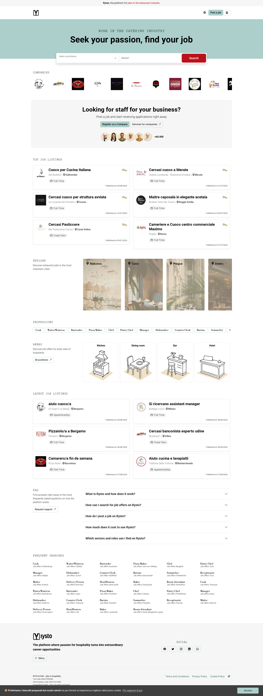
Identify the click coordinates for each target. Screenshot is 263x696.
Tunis (135, 263)
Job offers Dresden (108, 601)
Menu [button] (42, 658)
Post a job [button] (215, 12)
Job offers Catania (141, 592)
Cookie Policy (217, 676)
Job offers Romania (75, 583)
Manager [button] (144, 330)
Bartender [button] (76, 330)
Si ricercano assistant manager (174, 404)
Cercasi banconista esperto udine (176, 431)
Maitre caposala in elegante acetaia (178, 197)
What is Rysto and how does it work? (110, 494)
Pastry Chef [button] (126, 330)
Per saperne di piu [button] (132, 690)
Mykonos (95, 263)
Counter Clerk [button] (182, 330)
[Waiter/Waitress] (115, 136)
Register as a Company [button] (115, 124)
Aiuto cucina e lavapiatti (168, 458)
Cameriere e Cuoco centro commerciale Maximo (182, 226)
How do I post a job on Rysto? (106, 516)
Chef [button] (111, 330)
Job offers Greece (40, 583)
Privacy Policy (199, 676)
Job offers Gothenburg (42, 565)
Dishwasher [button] (162, 330)
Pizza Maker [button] (95, 330)
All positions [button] (41, 359)
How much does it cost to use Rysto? (110, 527)
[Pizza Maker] (132, 136)
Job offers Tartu (207, 565)
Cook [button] (38, 330)
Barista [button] (201, 330)
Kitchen (101, 345)
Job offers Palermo (41, 601)
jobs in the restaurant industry (144, 3)
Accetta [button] (248, 690)
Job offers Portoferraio (176, 592)
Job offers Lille (73, 610)
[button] (204, 13)
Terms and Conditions (177, 676)
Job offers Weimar (208, 601)
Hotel (212, 345)
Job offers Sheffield (108, 574)
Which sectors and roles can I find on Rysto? (115, 538)
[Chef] (140, 136)
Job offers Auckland (108, 565)
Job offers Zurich (73, 574)
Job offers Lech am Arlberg (145, 565)
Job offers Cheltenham (176, 574)
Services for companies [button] (144, 124)
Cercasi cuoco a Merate (168, 170)
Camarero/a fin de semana (70, 458)
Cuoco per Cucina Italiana (70, 170)
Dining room (138, 345)
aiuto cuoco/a (60, 404)
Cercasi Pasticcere (64, 224)
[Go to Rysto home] (36, 13)
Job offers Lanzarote (108, 610)
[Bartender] (123, 136)
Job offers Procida (174, 601)
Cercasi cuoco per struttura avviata (77, 197)
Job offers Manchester (143, 574)
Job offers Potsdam (141, 601)
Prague (177, 263)
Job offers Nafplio (40, 574)
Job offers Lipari (73, 592)
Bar (175, 345)
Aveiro (218, 263)
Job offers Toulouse (208, 583)
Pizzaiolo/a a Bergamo (67, 431)
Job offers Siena (207, 592)
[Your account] (227, 13)
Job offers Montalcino (42, 592)
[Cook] (106, 136)
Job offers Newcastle (109, 583)
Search (194, 58)
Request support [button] (43, 509)
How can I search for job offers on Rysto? (113, 505)
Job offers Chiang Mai (142, 583)
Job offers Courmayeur (43, 610)
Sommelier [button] (217, 330)
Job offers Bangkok (175, 565)
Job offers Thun (207, 574)
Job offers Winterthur (176, 583)
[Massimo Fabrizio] (229, 676)
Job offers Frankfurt (108, 592)
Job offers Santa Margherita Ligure (148, 610)
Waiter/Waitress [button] (56, 330)
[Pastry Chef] (149, 136)
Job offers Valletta (75, 565)
